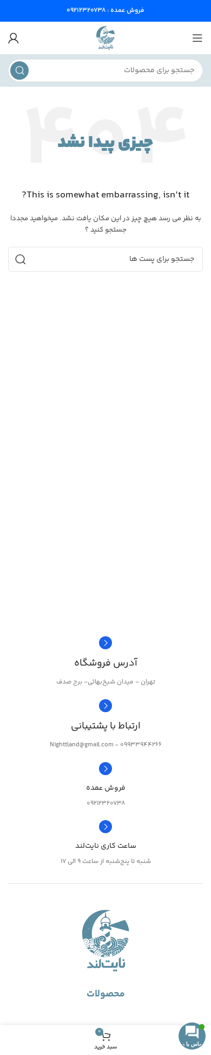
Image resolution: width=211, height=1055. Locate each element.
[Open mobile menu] (197, 38)
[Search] (19, 70)
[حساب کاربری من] (13, 38)
